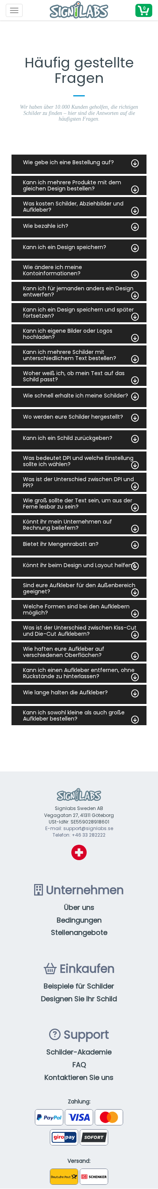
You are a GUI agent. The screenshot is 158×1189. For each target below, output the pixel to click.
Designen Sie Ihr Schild (79, 999)
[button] (143, 10)
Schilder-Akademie (79, 1052)
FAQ (79, 1064)
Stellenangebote (79, 932)
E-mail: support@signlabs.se (79, 828)
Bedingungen (79, 920)
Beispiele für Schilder (79, 986)
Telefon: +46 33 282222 (79, 835)
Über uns (79, 907)
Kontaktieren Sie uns (79, 1077)
